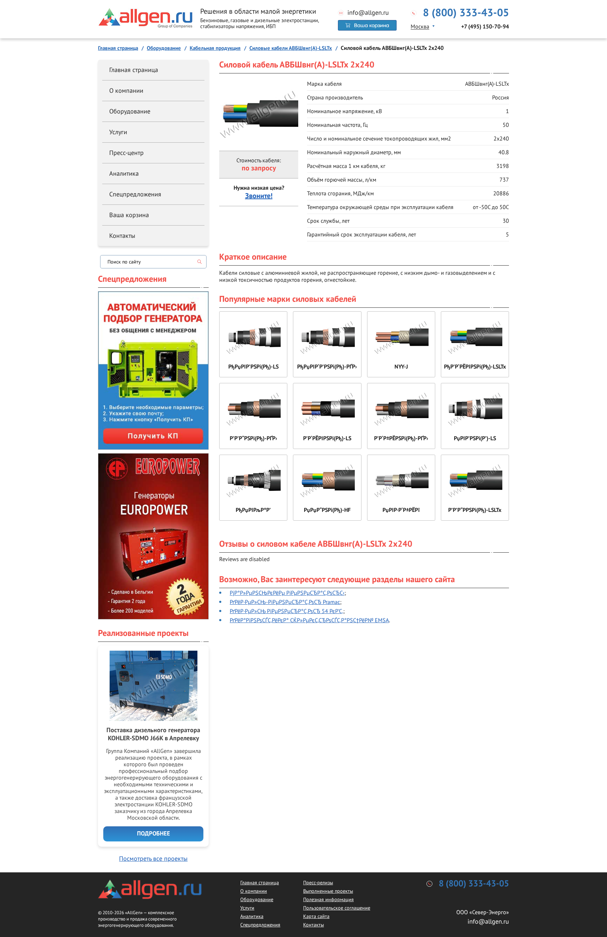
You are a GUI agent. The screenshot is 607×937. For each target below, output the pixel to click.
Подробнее (153, 833)
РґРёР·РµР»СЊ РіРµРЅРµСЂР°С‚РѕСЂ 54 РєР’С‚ (286, 610)
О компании (126, 90)
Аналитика (124, 173)
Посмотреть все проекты (153, 858)
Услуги (118, 132)
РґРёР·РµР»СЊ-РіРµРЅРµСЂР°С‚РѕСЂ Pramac (285, 601)
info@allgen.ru (368, 12)
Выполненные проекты (328, 891)
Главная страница (133, 70)
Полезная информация (328, 899)
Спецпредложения (135, 194)
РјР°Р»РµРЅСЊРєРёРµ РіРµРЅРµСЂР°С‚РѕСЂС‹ (287, 592)
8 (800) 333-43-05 (466, 13)
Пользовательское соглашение (336, 908)
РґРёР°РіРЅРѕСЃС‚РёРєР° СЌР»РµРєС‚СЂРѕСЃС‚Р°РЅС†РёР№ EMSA (309, 620)
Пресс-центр (126, 153)
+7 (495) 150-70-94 (485, 27)
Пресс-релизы (318, 882)
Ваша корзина (129, 215)
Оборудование (129, 111)
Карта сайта (316, 916)
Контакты (122, 236)
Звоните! (259, 196)
